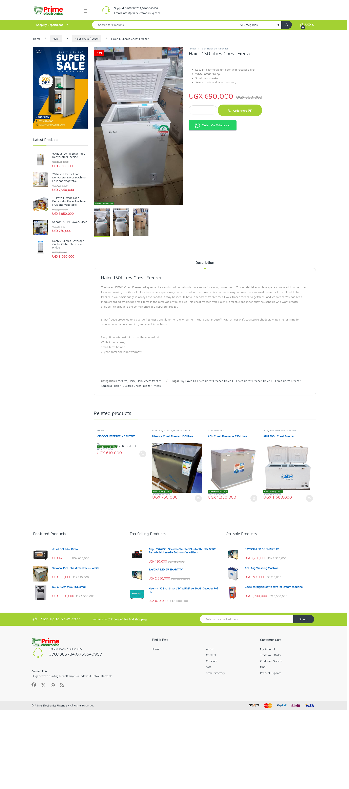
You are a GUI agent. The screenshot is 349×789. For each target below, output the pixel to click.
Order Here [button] (141, 454)
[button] (179, 51)
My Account (267, 649)
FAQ (208, 667)
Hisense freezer (182, 430)
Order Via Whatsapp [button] (216, 125)
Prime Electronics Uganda (51, 705)
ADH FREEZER (277, 430)
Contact (211, 655)
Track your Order (270, 655)
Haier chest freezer (87, 38)
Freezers (194, 48)
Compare (212, 661)
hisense (168, 430)
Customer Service (271, 661)
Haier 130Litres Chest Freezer (243, 380)
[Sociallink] (34, 684)
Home (36, 38)
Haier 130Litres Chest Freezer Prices (137, 385)
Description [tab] (205, 263)
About (209, 649)
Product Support (270, 673)
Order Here (240, 110)
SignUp (303, 619)
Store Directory (215, 673)
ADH (210, 430)
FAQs (263, 667)
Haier (56, 38)
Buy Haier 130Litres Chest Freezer (201, 380)
